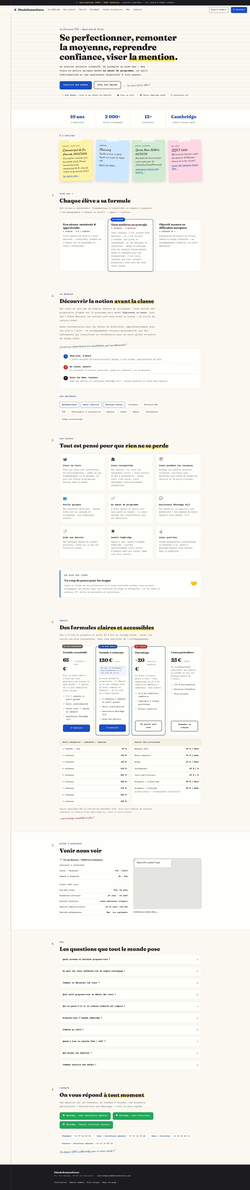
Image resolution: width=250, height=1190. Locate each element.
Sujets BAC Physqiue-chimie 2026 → (185, 167)
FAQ (128, 10)
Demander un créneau (184, 726)
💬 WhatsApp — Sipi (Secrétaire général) (85, 1115)
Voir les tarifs (107, 85)
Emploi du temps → (107, 165)
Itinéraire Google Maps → (145, 912)
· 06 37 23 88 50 (87, 1144)
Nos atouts (69, 10)
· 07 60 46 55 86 (121, 1136)
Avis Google (93, 1182)
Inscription (60, 1182)
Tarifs (82, 10)
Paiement (95, 10)
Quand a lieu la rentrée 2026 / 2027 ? (84, 1041)
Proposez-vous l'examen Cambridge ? (82, 1018)
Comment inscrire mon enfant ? (79, 1065)
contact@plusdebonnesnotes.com (113, 1176)
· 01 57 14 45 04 (76, 1136)
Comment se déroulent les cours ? (81, 983)
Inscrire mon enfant (75, 85)
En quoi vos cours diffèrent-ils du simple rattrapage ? (94, 971)
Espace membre (218, 10)
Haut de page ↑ (110, 1182)
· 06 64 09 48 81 (171, 1136)
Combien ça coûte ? (73, 1030)
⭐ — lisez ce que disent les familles (86, 95)
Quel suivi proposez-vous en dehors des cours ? (89, 994)
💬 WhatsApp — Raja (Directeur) (133, 1115)
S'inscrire (239, 10)
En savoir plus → (71, 176)
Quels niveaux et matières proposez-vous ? (86, 959)
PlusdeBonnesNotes (31, 9)
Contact (137, 10)
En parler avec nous (148, 726)
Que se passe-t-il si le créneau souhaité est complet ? (94, 1006)
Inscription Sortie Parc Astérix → (147, 171)
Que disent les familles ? (77, 1053)
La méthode (54, 10)
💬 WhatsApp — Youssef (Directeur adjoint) (86, 1124)
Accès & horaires (112, 10)
